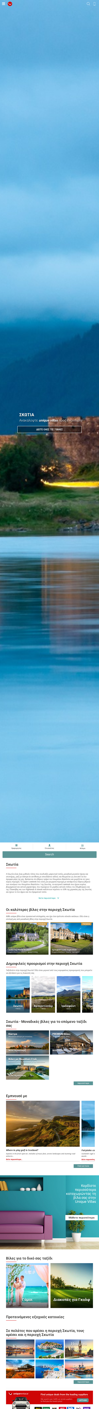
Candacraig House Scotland (19, 950)
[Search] (88, 4)
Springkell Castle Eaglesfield (64, 950)
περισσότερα (83, 1083)
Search (49, 854)
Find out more (83, 1166)
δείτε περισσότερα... (14, 1159)
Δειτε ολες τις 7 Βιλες (49, 429)
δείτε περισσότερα (47, 898)
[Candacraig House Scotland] (27, 938)
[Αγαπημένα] (8, 926)
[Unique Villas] (9, 4)
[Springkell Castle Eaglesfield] (71, 938)
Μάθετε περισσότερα (81, 1217)
